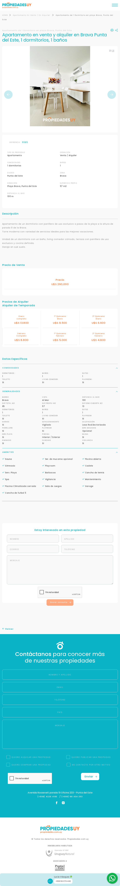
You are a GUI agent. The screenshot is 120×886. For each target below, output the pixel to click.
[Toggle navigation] (115, 6)
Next (111, 94)
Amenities (8, 452)
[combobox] (35, 443)
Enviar (89, 776)
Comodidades (10, 368)
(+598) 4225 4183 (48, 797)
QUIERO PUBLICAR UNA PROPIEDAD (91, 757)
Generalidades (11, 391)
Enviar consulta (58, 602)
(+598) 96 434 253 (72, 797)
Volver (9, 629)
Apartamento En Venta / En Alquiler (32, 15)
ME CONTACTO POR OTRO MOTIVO (91, 765)
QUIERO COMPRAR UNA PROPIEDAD (31, 765)
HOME (5, 15)
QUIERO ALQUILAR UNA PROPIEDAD (31, 757)
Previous (8, 94)
